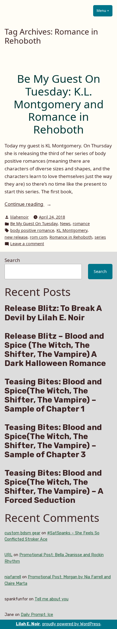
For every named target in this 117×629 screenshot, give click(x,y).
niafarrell (13, 577)
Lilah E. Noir (28, 624)
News (65, 223)
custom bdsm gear (22, 533)
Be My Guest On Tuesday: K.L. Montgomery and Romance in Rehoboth (59, 103)
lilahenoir (19, 217)
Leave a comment (27, 244)
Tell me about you (51, 599)
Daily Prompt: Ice (37, 614)
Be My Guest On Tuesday (34, 223)
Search (12, 260)
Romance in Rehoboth (70, 237)
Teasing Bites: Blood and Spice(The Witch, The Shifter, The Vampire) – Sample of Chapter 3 (53, 441)
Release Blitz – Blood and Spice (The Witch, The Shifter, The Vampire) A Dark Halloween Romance (55, 350)
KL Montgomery (72, 230)
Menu (104, 10)
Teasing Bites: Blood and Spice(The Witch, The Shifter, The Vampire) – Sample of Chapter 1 (53, 395)
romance (81, 223)
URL (8, 554)
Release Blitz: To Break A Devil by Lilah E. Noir (53, 313)
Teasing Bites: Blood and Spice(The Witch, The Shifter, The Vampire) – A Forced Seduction (54, 487)
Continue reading (39, 204)
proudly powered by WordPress (71, 624)
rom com (38, 237)
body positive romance (32, 230)
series (100, 237)
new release (16, 237)
